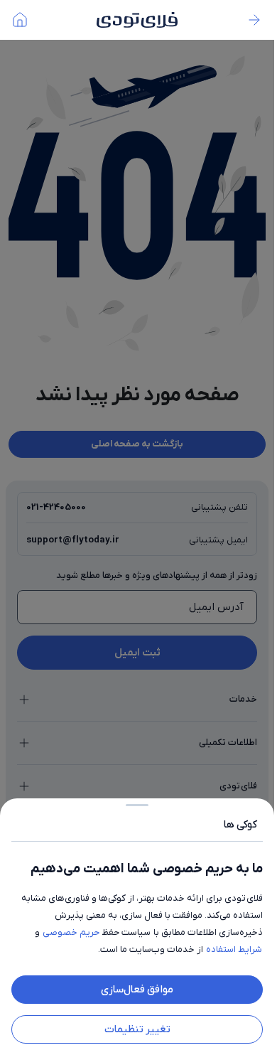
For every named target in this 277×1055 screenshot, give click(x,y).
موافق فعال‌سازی (137, 989)
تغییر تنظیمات (137, 1029)
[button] (137, 527)
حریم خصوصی (71, 932)
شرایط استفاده (234, 949)
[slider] (137, 802)
